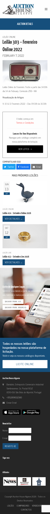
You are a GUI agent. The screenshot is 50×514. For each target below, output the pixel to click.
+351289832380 (14, 397)
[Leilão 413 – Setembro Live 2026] (25, 236)
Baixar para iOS (13, 301)
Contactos (26, 509)
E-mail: (5, 438)
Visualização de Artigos (13, 97)
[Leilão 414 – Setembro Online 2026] (25, 192)
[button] (46, 9)
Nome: (6, 430)
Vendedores (37, 505)
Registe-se (10, 446)
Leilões (10, 505)
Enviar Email (12, 402)
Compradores (23, 505)
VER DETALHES (14, 218)
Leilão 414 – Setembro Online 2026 (17, 213)
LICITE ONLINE (25, 364)
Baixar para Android (15, 307)
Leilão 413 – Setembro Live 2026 (16, 257)
